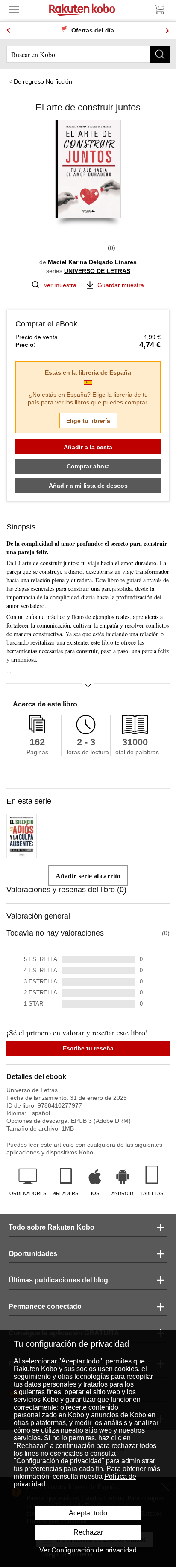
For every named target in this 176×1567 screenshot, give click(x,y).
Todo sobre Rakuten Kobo (51, 1227)
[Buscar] (160, 54)
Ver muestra (60, 285)
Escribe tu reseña (88, 1048)
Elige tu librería (88, 420)
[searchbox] (88, 54)
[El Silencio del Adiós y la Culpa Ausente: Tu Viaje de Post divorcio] (21, 854)
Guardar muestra (120, 285)
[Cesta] (159, 9)
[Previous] (8, 30)
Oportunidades (33, 1253)
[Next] (167, 30)
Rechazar (88, 1532)
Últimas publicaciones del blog (58, 1280)
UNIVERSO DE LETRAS (97, 270)
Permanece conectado (45, 1306)
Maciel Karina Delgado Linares (92, 262)
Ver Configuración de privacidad (88, 1550)
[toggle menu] (13, 9)
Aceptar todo (88, 1513)
